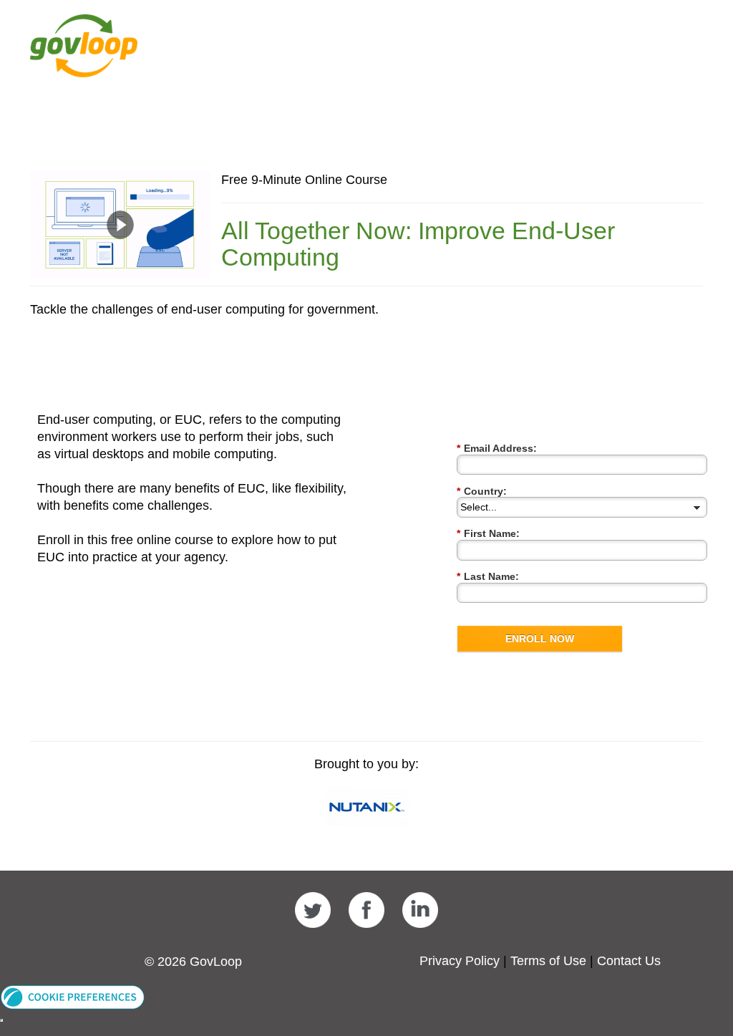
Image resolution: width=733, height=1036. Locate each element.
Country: (482, 491)
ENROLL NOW (539, 638)
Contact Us (629, 961)
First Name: (488, 533)
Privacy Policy (459, 961)
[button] (72, 996)
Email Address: (497, 448)
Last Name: (488, 576)
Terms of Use (548, 961)
